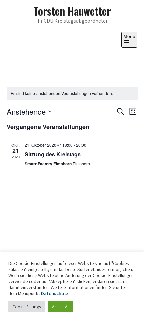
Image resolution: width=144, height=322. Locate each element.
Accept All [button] (60, 307)
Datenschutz (54, 293)
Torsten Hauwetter (72, 11)
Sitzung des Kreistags (53, 154)
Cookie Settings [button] (26, 307)
